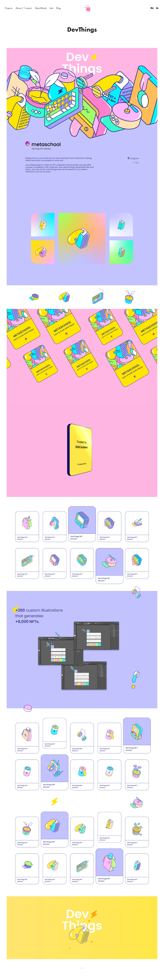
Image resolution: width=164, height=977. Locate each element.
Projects (8, 8)
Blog (58, 8)
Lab (51, 8)
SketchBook (40, 8)
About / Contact (24, 8)
